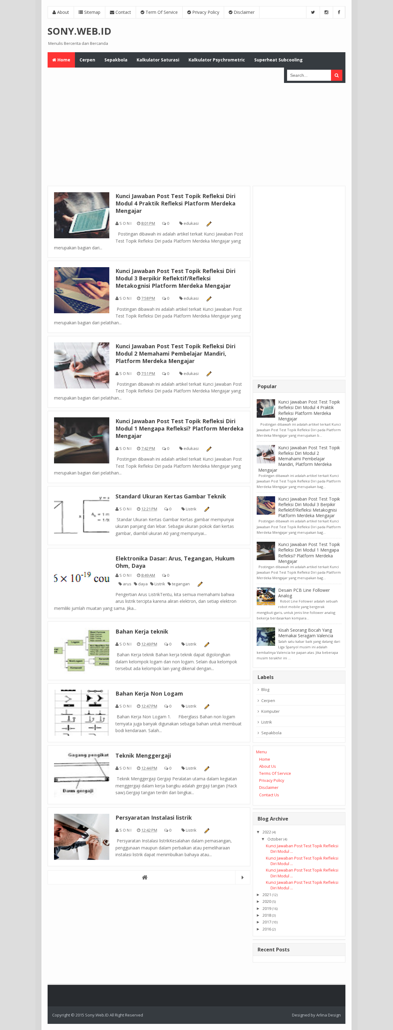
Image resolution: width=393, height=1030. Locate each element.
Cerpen (268, 700)
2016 (267, 929)
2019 (267, 908)
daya (143, 584)
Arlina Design (328, 1015)
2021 (267, 894)
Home (264, 759)
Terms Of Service (275, 773)
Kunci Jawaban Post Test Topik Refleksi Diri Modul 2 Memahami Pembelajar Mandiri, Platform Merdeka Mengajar (175, 353)
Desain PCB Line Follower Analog (304, 593)
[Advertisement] (196, 134)
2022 (267, 832)
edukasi (191, 223)
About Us (267, 766)
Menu (261, 752)
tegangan (181, 584)
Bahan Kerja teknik (141, 631)
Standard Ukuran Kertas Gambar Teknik (170, 496)
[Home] (149, 877)
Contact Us (269, 795)
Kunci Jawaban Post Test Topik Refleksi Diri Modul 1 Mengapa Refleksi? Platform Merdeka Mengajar (179, 428)
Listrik (191, 509)
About (62, 12)
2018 (267, 915)
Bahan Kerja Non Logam (149, 693)
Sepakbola (271, 732)
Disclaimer (243, 12)
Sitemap (91, 12)
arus (127, 584)
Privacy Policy (205, 12)
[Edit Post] (208, 223)
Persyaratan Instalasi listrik (153, 817)
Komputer (270, 711)
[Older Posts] (242, 877)
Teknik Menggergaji (143, 755)
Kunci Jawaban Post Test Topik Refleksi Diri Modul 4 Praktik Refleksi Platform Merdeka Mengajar (175, 203)
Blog (265, 689)
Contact (122, 12)
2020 (267, 901)
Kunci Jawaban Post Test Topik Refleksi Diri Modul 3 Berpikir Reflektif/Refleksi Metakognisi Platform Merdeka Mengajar (175, 278)
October (274, 839)
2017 (267, 922)
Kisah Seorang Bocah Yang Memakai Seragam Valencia (305, 632)
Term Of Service (161, 12)
